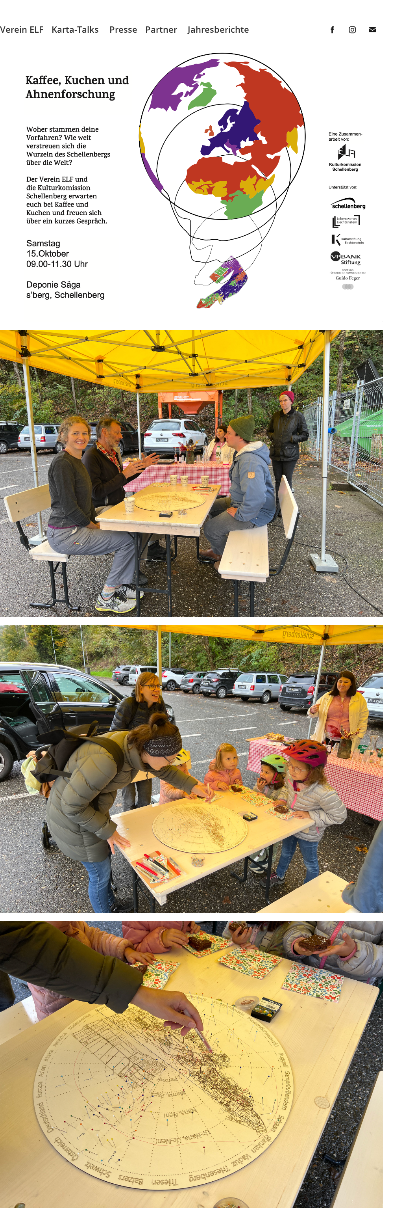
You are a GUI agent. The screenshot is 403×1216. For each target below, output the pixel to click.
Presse (123, 29)
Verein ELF (22, 29)
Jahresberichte (218, 29)
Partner (161, 29)
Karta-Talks (75, 29)
